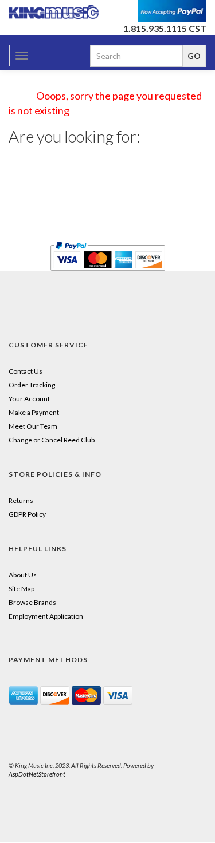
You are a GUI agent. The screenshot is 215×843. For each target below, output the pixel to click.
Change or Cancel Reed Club (52, 440)
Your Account (29, 398)
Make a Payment (34, 412)
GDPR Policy (27, 514)
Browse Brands (32, 602)
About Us (23, 575)
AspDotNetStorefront (37, 774)
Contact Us (25, 371)
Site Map (21, 588)
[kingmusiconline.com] (54, 12)
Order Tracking (32, 385)
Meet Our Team (33, 426)
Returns (21, 500)
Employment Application (46, 616)
